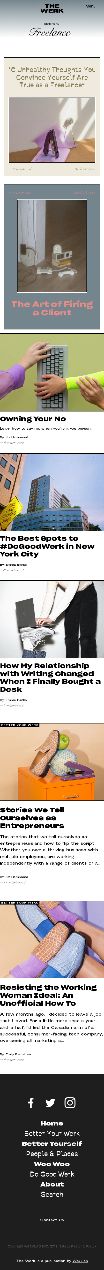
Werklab (80, 1261)
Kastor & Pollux (84, 1246)
